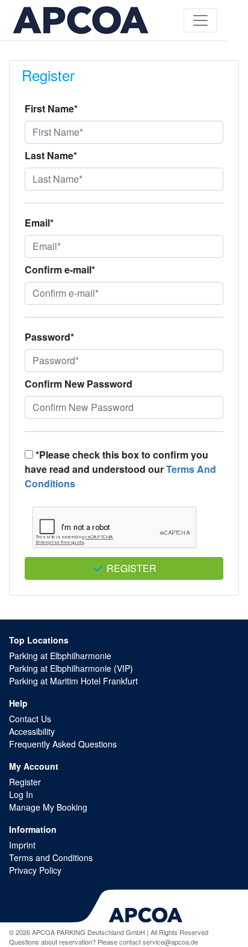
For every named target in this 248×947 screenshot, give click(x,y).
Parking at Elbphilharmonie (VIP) (71, 668)
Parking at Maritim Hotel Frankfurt (73, 681)
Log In (21, 794)
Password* (49, 337)
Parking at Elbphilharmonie (60, 656)
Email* (39, 223)
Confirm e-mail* (60, 269)
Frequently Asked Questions (63, 744)
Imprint (22, 845)
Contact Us (30, 719)
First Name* (51, 108)
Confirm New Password (78, 384)
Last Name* (51, 155)
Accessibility (32, 731)
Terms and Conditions (51, 857)
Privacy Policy (35, 870)
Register (130, 568)
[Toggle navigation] (200, 20)
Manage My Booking (48, 807)
